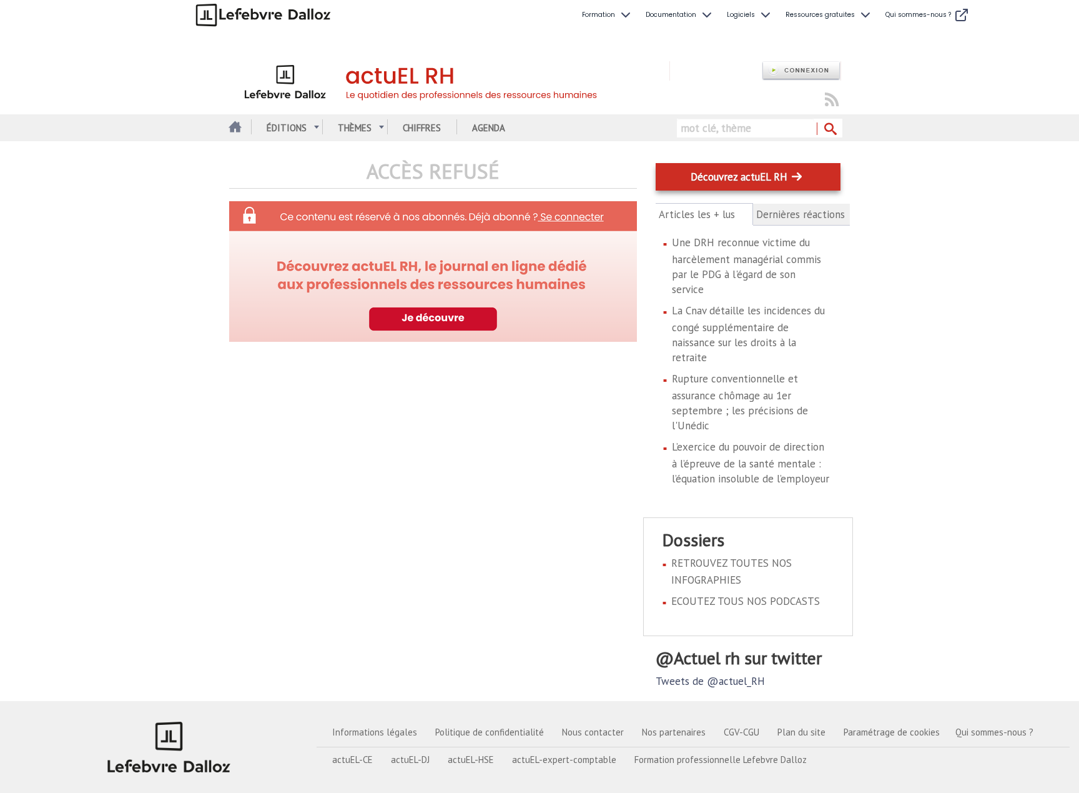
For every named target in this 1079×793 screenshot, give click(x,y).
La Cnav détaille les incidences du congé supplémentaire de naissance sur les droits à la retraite (748, 334)
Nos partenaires (674, 732)
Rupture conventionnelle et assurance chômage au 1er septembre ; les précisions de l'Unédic (740, 402)
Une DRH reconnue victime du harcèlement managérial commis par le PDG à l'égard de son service (746, 266)
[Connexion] (801, 71)
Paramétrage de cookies (892, 732)
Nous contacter (593, 732)
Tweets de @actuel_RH (710, 681)
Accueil (234, 127)
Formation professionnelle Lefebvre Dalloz (720, 760)
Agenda (488, 128)
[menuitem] (607, 15)
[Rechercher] (829, 129)
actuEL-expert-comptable (564, 760)
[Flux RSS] (831, 100)
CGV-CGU (741, 732)
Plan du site (801, 732)
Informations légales (374, 732)
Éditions (287, 128)
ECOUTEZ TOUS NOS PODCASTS (745, 601)
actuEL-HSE (471, 760)
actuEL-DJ (410, 760)
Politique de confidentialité (489, 732)
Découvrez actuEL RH (739, 177)
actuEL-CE (352, 760)
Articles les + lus (704, 214)
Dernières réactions (800, 214)
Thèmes (355, 128)
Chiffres (422, 128)
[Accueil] (449, 80)
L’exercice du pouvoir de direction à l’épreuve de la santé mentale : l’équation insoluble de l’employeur (750, 463)
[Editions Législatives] (169, 747)
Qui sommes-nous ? (994, 732)
